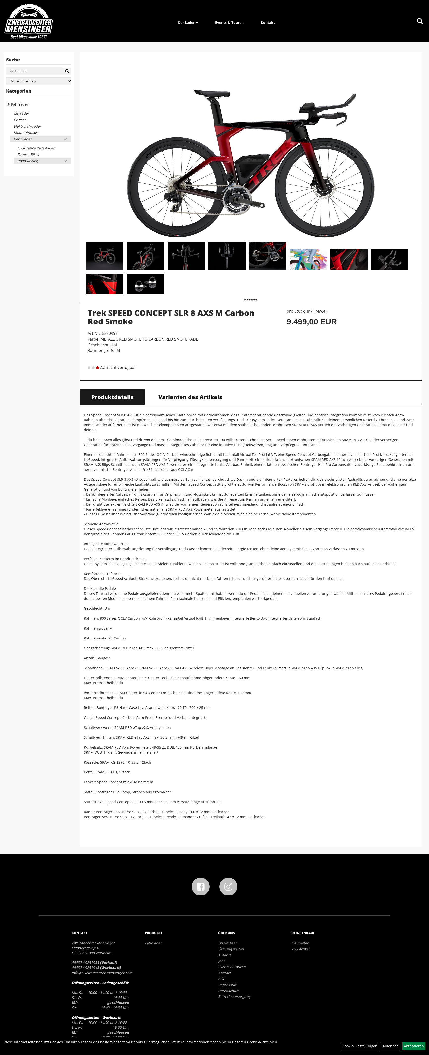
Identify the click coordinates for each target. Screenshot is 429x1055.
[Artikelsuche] (420, 21)
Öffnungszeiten (231, 949)
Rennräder (23, 139)
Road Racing (27, 161)
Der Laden (186, 22)
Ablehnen (391, 1046)
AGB (221, 978)
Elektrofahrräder (27, 126)
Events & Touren (229, 22)
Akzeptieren (414, 1046)
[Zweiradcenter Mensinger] (28, 21)
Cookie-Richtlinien (262, 1042)
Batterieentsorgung (234, 996)
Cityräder (21, 113)
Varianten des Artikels (190, 397)
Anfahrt (224, 955)
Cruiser (20, 119)
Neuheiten (300, 943)
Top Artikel (300, 949)
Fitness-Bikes (28, 154)
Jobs (221, 961)
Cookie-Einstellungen (359, 1046)
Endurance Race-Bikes (35, 148)
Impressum (227, 984)
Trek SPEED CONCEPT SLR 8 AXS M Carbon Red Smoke (171, 317)
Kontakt (268, 22)
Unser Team (228, 943)
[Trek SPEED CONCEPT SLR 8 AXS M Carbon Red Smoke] (251, 148)
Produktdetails (112, 397)
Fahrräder (19, 104)
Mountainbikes (26, 132)
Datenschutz (228, 990)
